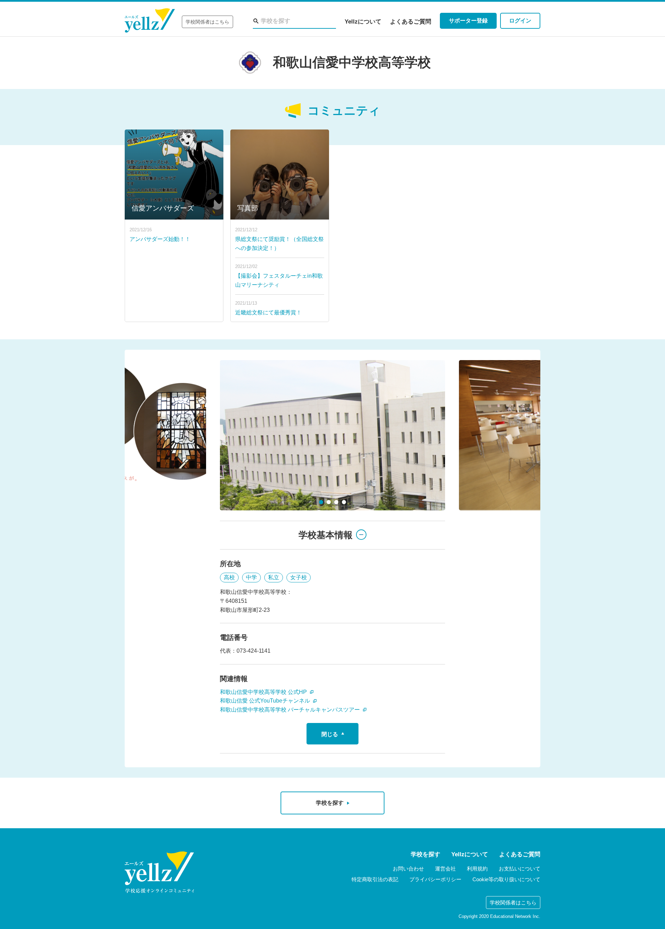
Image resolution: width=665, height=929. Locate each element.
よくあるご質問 (410, 21)
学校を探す (425, 854)
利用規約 (477, 869)
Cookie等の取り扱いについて (506, 879)
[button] (321, 502)
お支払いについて (519, 869)
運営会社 (445, 869)
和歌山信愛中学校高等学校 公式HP (264, 692)
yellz (159, 872)
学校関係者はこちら (207, 22)
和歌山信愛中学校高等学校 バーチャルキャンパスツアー (290, 710)
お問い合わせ (408, 869)
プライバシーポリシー (435, 879)
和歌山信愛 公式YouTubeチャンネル (265, 701)
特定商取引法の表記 (375, 879)
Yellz (150, 20)
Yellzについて (363, 21)
